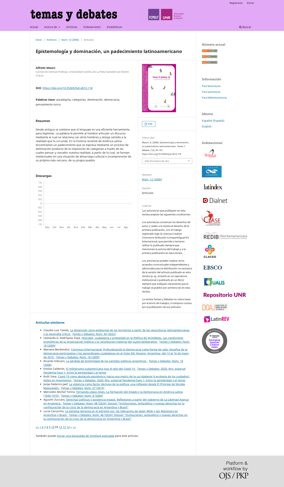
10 (52, 427)
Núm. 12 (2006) (70, 39)
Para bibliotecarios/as (214, 97)
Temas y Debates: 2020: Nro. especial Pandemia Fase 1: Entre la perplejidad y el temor (129, 380)
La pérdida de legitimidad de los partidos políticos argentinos (106, 361)
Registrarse (236, 3)
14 (68, 427)
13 (64, 427)
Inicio (39, 39)
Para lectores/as (211, 86)
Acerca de (51, 27)
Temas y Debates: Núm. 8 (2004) (82, 396)
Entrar (250, 3)
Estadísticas (114, 27)
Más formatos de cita (157, 161)
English (207, 126)
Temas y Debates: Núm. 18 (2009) (77, 357)
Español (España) (213, 120)
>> (74, 427)
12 (60, 427)
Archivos (71, 27)
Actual (34, 27)
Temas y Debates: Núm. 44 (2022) (94, 334)
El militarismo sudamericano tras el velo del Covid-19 (101, 369)
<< (37, 427)
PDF (150, 124)
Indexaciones (92, 27)
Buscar (246, 27)
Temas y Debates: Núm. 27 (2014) (82, 388)
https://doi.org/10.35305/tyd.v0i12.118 (68, 88)
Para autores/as (211, 92)
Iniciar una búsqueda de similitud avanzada (85, 436)
